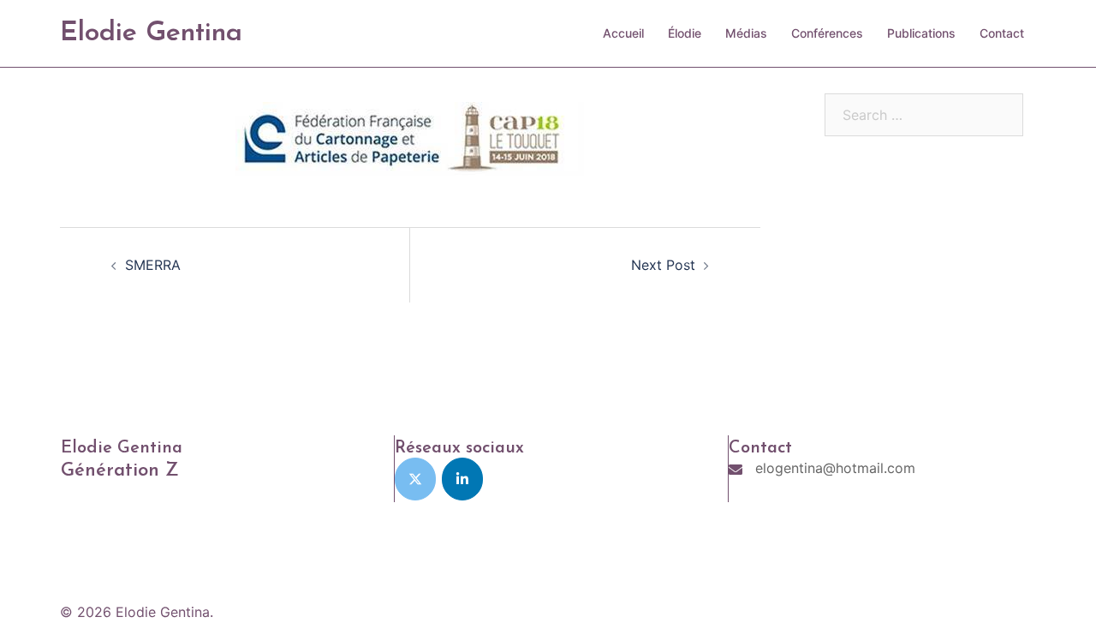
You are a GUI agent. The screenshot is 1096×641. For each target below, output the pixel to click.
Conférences (827, 33)
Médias (746, 33)
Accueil (623, 33)
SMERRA (153, 264)
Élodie (684, 33)
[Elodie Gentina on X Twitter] (415, 479)
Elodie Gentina (151, 33)
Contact (1002, 33)
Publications (921, 33)
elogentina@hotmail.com (835, 467)
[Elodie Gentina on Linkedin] (462, 479)
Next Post (663, 264)
